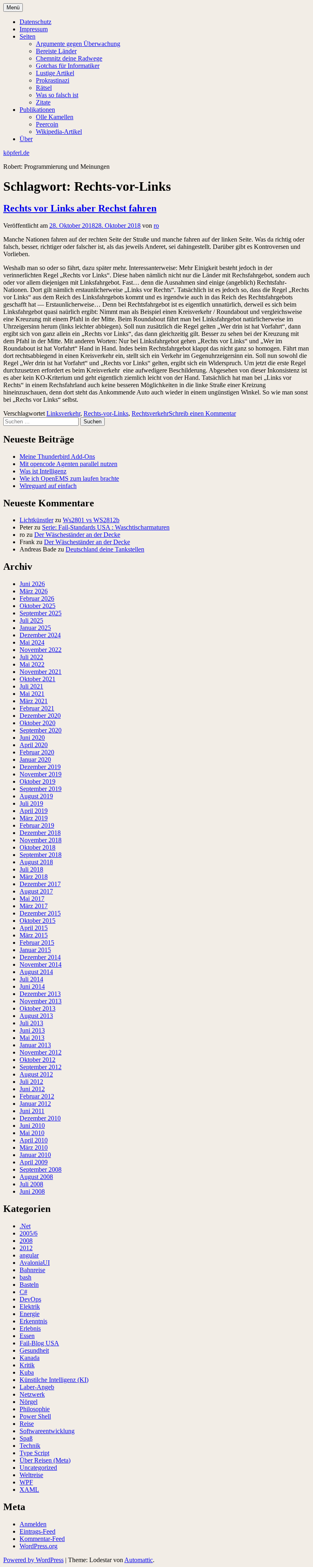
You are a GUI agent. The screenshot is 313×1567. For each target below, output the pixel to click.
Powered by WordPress (33, 1559)
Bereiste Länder (56, 51)
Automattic (138, 1559)
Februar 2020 (37, 752)
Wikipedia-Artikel (59, 131)
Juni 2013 (32, 1030)
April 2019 (34, 810)
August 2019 (36, 796)
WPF (26, 1482)
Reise (27, 1423)
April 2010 (34, 1140)
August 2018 (36, 862)
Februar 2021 (37, 708)
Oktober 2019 (37, 781)
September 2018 (41, 854)
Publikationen (37, 109)
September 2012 (41, 1067)
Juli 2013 (31, 1023)
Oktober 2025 (37, 605)
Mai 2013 (32, 1037)
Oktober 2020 (37, 722)
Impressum (34, 29)
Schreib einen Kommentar (202, 413)
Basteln (29, 1284)
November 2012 (41, 1052)
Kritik (27, 1365)
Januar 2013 (35, 1045)
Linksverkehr (63, 413)
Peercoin (47, 124)
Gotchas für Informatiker (67, 65)
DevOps (30, 1299)
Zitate (43, 102)
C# (23, 1291)
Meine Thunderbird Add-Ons (57, 456)
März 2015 (34, 935)
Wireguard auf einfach (48, 485)
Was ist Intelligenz (43, 471)
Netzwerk (32, 1394)
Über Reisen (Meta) (45, 1460)
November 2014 (41, 964)
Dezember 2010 (40, 1118)
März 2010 (34, 1147)
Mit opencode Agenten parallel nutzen (68, 463)
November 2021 (41, 671)
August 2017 (36, 891)
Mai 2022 (32, 664)
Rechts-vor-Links (106, 413)
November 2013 (41, 1001)
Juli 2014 (31, 979)
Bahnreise (32, 1269)
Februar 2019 (37, 825)
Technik (30, 1445)
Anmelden (33, 1524)
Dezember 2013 (40, 993)
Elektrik (30, 1306)
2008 (26, 1240)
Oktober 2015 (37, 920)
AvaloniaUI (35, 1262)
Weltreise (31, 1474)
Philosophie (35, 1409)
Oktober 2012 (37, 1059)
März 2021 (34, 700)
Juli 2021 (31, 686)
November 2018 (41, 840)
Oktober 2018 (37, 847)
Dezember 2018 (40, 832)
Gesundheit (34, 1350)
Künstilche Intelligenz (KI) (54, 1379)
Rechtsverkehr (150, 413)
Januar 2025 (35, 627)
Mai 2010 (32, 1132)
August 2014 (36, 971)
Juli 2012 (31, 1081)
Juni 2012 (32, 1088)
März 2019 (34, 818)
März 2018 (34, 876)
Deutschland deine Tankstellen (105, 549)
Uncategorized (38, 1467)
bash (25, 1277)
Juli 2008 (31, 1184)
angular (29, 1255)
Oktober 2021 (37, 679)
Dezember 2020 (40, 715)
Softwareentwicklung (47, 1431)
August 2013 (36, 1015)
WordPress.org (38, 1546)
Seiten (27, 36)
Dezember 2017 (40, 883)
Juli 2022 (31, 657)
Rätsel (44, 87)
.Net (25, 1226)
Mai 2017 (32, 898)
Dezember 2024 (40, 635)
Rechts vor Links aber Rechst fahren (79, 208)
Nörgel (28, 1401)
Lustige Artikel (55, 73)
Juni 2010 (32, 1125)
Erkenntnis (33, 1321)
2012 (26, 1247)
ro (156, 225)
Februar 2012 (37, 1096)
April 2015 (34, 927)
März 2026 (34, 591)
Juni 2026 (32, 583)
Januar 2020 (35, 759)
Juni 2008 (32, 1191)
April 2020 (34, 744)
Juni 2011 (32, 1110)
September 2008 (41, 1169)
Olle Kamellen (54, 116)
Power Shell (35, 1416)
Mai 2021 (32, 693)
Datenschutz (35, 21)
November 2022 (41, 649)
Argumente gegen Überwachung (78, 43)
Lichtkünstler (36, 520)
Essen (27, 1335)
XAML (29, 1489)
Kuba (27, 1372)
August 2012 (36, 1074)
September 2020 (41, 730)
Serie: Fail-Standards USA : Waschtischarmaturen (106, 527)
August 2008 (36, 1176)
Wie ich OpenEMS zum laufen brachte (69, 478)
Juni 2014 (32, 986)
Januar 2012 (35, 1103)
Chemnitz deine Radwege (69, 58)
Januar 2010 (35, 1154)
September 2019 (41, 788)
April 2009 (34, 1162)
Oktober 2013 (37, 1008)
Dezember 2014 (40, 957)
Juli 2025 (31, 620)
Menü (13, 7)
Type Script (34, 1452)
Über (26, 138)
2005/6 (28, 1233)
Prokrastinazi (52, 80)
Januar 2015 (35, 949)
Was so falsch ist (57, 95)
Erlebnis (30, 1328)
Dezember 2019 (40, 766)
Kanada (30, 1357)
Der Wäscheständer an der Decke (77, 534)
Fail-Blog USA (39, 1343)
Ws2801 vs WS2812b (91, 520)
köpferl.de (16, 152)
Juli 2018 (31, 869)
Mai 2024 (32, 642)
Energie (30, 1313)
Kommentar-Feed (42, 1538)
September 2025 (41, 613)
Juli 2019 (31, 803)
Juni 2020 (32, 737)
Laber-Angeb (37, 1387)
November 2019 (41, 774)
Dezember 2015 (40, 913)
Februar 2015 (37, 942)
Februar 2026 (37, 598)
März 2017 (34, 905)
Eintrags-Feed (37, 1531)
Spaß (26, 1438)
